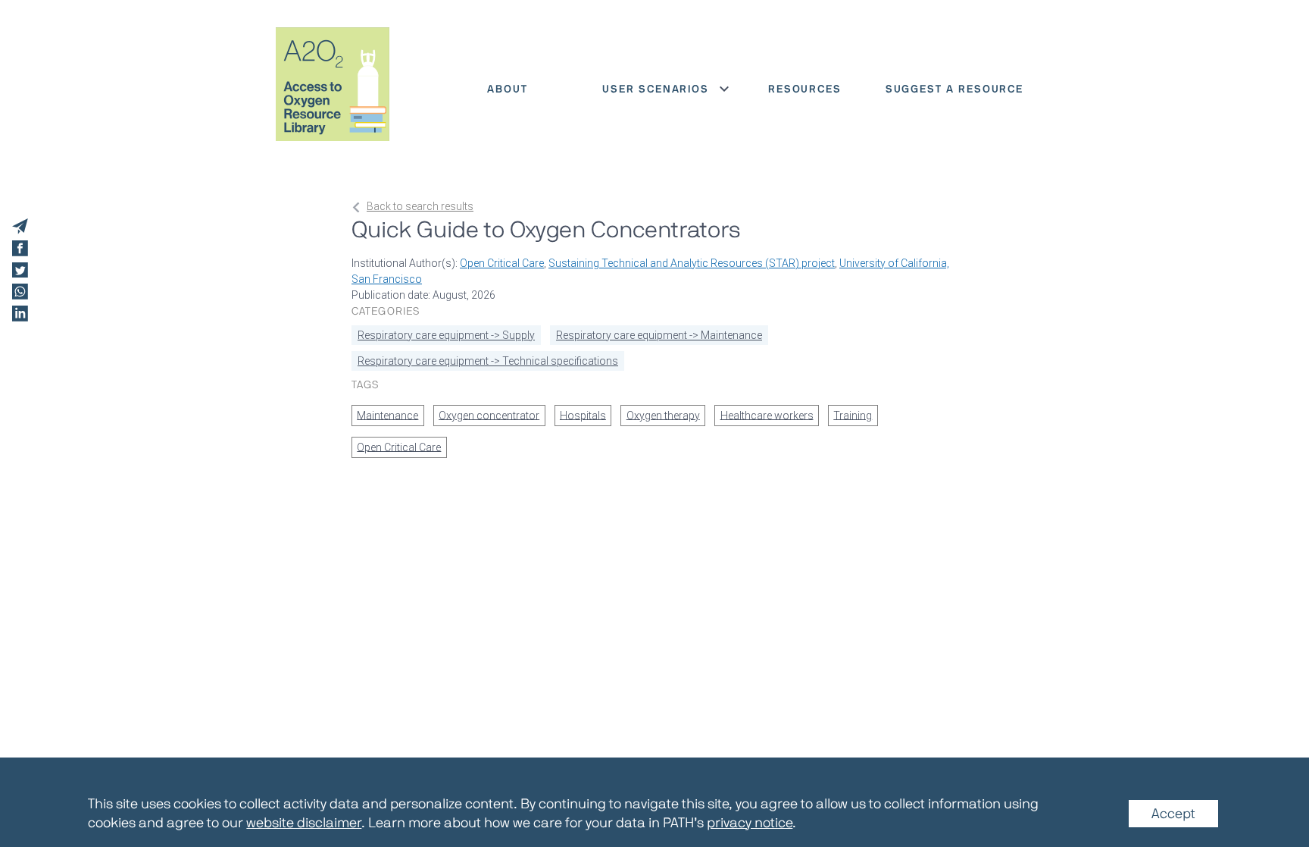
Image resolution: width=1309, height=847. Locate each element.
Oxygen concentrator (489, 415)
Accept (1173, 812)
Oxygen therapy (663, 415)
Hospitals (583, 415)
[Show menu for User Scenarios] (724, 89)
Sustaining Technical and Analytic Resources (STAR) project (691, 263)
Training (852, 415)
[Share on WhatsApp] (20, 292)
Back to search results (420, 206)
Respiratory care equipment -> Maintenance (659, 335)
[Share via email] (20, 226)
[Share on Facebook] (20, 248)
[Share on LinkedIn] (20, 314)
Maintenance (387, 415)
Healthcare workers (767, 415)
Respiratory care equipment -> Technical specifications (488, 361)
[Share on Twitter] (20, 270)
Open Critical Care (502, 263)
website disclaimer (303, 822)
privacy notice (749, 822)
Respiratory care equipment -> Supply (446, 335)
